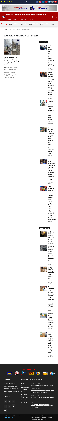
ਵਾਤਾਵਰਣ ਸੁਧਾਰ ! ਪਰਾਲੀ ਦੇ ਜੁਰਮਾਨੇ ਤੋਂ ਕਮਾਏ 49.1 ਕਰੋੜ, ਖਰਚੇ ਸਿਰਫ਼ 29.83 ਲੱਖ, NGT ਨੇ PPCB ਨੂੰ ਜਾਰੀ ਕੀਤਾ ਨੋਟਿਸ (51, 343)
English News (10, 14)
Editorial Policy (43, 415)
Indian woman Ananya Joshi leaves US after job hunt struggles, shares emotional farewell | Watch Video (51, 83)
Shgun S (6, 67)
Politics (17, 14)
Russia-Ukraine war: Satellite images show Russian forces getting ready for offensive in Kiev (11, 61)
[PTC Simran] (45, 373)
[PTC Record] (17, 373)
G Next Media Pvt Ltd (8, 417)
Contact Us (37, 417)
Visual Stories (26, 14)
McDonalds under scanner (13, 23)
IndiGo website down (44, 23)
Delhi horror (52, 23)
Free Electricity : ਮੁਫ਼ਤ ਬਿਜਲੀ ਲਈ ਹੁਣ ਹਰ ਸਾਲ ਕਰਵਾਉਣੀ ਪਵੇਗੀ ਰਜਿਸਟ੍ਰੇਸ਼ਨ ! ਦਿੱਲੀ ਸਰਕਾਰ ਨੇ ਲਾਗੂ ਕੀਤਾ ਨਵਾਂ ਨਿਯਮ (51, 296)
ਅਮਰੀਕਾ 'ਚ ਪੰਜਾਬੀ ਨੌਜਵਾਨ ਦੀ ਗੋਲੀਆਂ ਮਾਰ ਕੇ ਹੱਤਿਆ (51, 235)
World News (24, 19)
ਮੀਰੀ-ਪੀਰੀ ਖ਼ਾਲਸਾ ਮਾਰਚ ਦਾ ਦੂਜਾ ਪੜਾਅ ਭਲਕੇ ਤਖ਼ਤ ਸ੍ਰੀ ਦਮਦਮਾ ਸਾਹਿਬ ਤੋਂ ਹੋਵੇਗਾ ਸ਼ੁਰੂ (51, 320)
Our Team (49, 417)
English (22, 1)
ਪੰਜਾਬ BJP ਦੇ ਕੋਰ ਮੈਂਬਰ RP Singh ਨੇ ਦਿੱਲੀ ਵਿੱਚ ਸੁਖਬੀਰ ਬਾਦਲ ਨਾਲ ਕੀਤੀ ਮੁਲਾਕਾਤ (51, 274)
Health (25, 389)
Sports (25, 402)
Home (5, 29)
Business (25, 384)
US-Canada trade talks (33, 23)
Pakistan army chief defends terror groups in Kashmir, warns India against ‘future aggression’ (51, 111)
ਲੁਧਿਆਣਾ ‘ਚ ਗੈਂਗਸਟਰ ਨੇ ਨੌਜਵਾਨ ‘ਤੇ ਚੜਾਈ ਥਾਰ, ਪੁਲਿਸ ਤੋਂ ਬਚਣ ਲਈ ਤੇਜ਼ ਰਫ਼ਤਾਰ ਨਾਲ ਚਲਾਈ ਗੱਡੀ (51, 253)
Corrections (50, 415)
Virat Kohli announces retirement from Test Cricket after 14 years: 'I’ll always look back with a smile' (51, 170)
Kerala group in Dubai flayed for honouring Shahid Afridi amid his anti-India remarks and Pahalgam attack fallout (51, 140)
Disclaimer (43, 417)
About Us (36, 415)
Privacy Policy (34, 419)
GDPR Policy (41, 419)
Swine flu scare (23, 23)
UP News (8, 19)
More (32, 19)
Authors (32, 417)
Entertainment (40, 14)
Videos (33, 14)
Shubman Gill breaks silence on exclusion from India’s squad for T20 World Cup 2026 (51, 56)
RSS (45, 419)
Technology (24, 397)
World (24, 400)
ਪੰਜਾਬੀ (27, 1)
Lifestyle (25, 392)
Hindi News (16, 19)
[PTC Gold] (31, 373)
